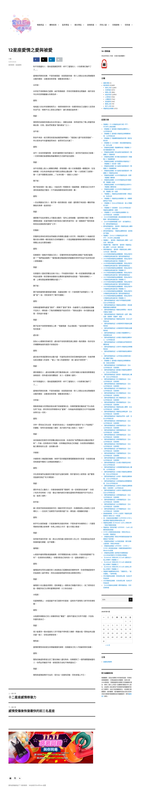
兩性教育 (11, 65)
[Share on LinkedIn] (52, 59)
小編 (9, 59)
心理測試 (108, 97)
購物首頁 (53, 25)
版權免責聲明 (107, 662)
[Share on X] (44, 59)
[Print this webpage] (59, 59)
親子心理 (108, 106)
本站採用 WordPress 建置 (37, 785)
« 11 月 (108, 645)
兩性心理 (108, 88)
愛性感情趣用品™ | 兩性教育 (17, 785)
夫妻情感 (108, 90)
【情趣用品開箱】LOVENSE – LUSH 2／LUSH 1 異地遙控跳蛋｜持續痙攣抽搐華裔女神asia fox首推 (117, 548)
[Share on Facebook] (36, 59)
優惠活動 (106, 83)
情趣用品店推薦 (108, 108)
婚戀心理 (108, 92)
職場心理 (108, 104)
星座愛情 (18, 65)
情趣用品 (40, 25)
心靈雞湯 (108, 99)
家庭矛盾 (108, 95)
